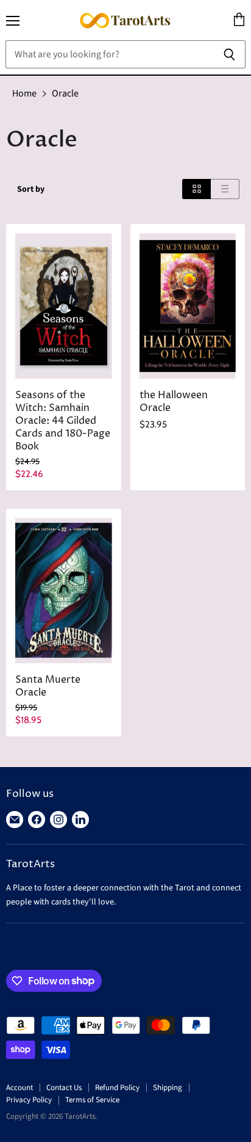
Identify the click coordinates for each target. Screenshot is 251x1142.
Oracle (65, 93)
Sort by (30, 189)
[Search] (229, 54)
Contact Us (64, 1087)
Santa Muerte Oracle (47, 686)
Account (19, 1087)
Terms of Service (92, 1099)
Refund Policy (117, 1087)
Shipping (167, 1087)
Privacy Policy (29, 1099)
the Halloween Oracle (174, 402)
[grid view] (196, 189)
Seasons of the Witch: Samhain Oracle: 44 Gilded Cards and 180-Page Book (62, 421)
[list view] (225, 189)
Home (24, 93)
